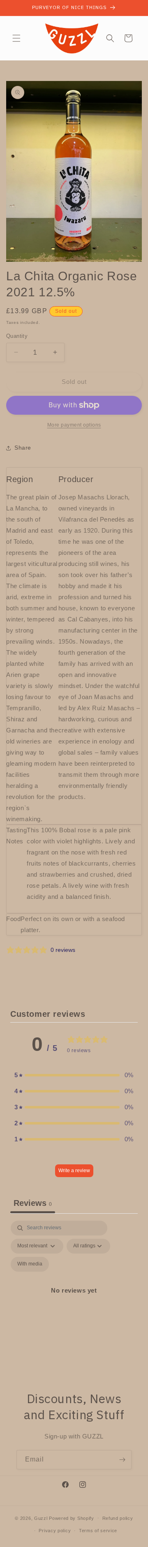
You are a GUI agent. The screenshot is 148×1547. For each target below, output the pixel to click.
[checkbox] (30, 1264)
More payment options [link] (74, 425)
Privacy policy (55, 1530)
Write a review (74, 1170)
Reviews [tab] (33, 1203)
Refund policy (117, 1518)
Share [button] (22, 447)
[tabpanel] (74, 1300)
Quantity (17, 336)
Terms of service (98, 1530)
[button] (16, 38)
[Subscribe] (122, 1459)
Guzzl (41, 1517)
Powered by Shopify (71, 1517)
